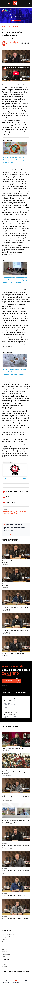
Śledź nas (5, 960)
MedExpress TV (17, 26)
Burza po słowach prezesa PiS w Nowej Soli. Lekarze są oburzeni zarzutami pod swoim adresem (14, 372)
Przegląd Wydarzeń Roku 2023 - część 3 (14, 749)
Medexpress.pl (6, 26)
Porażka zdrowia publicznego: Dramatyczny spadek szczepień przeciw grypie (14, 160)
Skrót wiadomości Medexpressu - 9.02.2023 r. (15, 895)
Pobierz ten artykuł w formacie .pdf (17, 492)
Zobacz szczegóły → (8, 534)
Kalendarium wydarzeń (8, 934)
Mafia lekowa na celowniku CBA (14, 479)
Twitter (4, 964)
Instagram (4, 969)
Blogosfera (5, 941)
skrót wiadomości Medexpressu (15, 512)
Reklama (4, 949)
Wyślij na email (10, 502)
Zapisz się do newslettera (14, 497)
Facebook (4, 966)
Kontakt (4, 956)
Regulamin (5, 685)
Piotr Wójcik (13, 42)
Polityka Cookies (6, 954)
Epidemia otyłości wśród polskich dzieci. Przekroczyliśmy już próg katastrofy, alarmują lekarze (15, 280)
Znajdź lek (4, 939)
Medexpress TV (6, 937)
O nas (4, 945)
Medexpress (6, 930)
